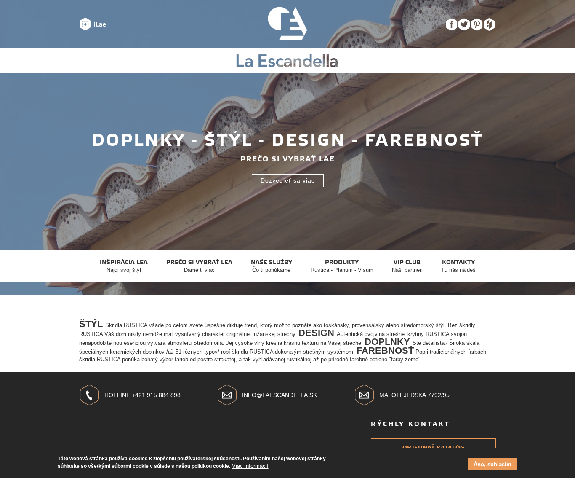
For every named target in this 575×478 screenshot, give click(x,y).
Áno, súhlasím (492, 464)
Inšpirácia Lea (124, 266)
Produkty (342, 266)
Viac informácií (250, 466)
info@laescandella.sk (279, 395)
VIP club (407, 266)
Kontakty (458, 266)
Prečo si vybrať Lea (199, 266)
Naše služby (271, 266)
